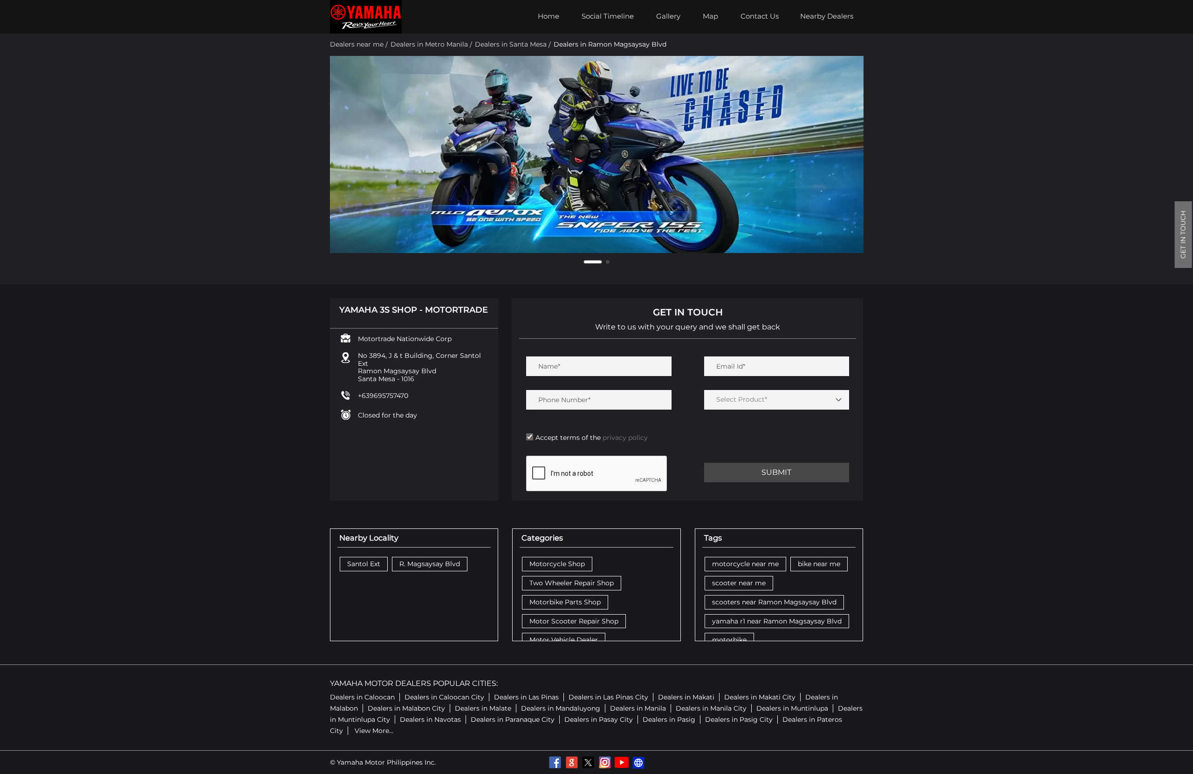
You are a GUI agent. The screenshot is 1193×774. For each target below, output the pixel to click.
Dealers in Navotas (430, 719)
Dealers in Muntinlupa (792, 708)
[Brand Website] (638, 762)
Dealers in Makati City (759, 697)
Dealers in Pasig (669, 719)
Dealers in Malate (483, 708)
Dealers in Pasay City (598, 719)
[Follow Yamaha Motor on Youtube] (622, 762)
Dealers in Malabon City (406, 708)
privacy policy (624, 437)
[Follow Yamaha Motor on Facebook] (555, 762)
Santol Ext (363, 564)
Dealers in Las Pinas (526, 697)
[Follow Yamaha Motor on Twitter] (588, 762)
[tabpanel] (597, 154)
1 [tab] (592, 262)
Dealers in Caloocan (362, 697)
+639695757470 (383, 395)
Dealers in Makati (686, 697)
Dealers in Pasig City (739, 719)
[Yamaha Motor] (366, 17)
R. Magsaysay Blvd (429, 564)
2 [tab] (608, 262)
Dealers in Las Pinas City (608, 697)
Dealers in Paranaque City (513, 719)
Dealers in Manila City (711, 708)
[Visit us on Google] (571, 762)
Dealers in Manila (638, 708)
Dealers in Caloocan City (444, 697)
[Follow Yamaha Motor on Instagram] (605, 762)
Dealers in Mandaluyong (560, 708)
